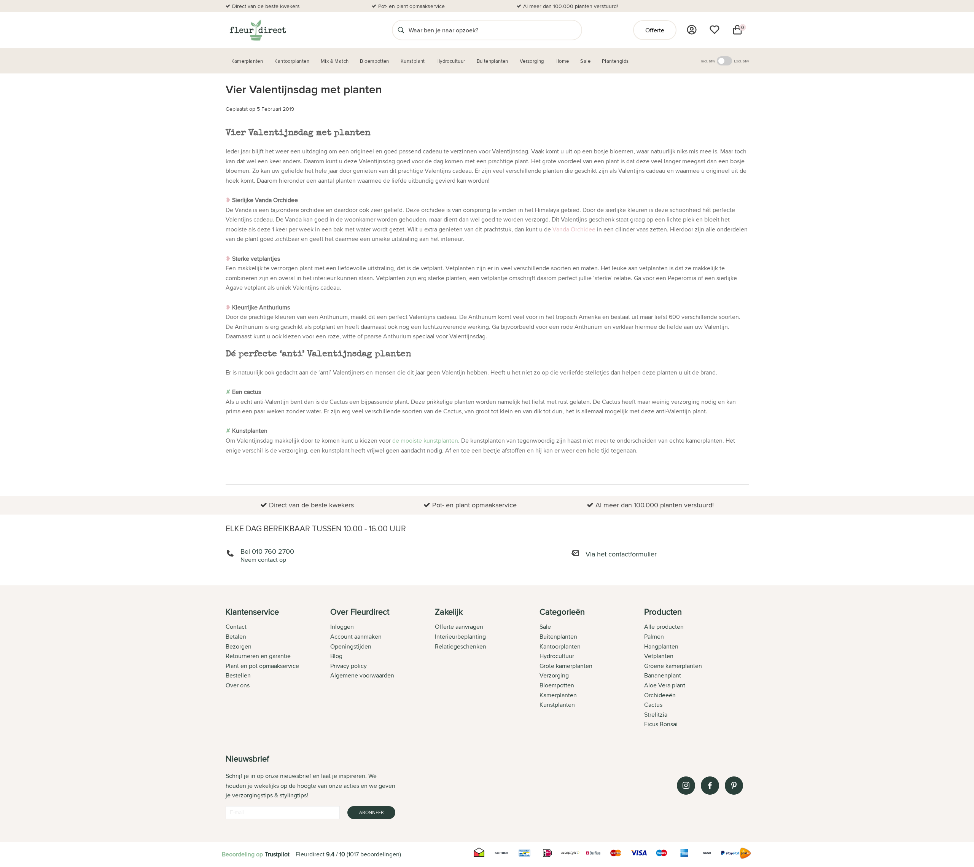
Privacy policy (348, 665)
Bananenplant (662, 675)
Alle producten (664, 626)
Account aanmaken (356, 636)
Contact (236, 626)
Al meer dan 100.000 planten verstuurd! (570, 6)
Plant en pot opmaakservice (262, 665)
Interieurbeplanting (460, 636)
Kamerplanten (558, 695)
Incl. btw (708, 61)
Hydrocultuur (557, 656)
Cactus (653, 704)
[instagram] (686, 785)
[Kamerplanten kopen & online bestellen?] (257, 30)
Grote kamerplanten (566, 665)
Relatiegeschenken (460, 646)
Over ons (238, 685)
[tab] (278, 668)
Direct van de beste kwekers (266, 6)
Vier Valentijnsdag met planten (304, 89)
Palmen (654, 636)
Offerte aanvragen (459, 626)
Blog (336, 656)
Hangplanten (661, 646)
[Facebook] (710, 785)
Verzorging (554, 675)
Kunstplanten (557, 704)
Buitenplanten (558, 636)
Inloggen (342, 626)
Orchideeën (660, 695)
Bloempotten (557, 685)
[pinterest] (734, 785)
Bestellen (238, 675)
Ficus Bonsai (661, 724)
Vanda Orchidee (573, 229)
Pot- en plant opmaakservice (411, 6)
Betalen (236, 636)
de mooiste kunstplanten (425, 440)
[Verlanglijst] (714, 29)
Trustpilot (277, 854)
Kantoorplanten (560, 646)
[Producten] (691, 29)
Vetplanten (658, 656)
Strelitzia (655, 714)
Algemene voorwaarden (362, 675)
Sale (545, 626)
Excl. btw (741, 61)
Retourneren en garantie (258, 656)
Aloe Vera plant (664, 685)
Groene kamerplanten (673, 665)
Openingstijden (350, 646)
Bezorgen (238, 646)
